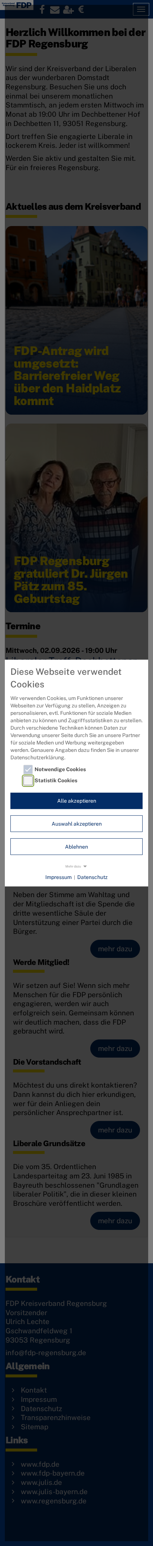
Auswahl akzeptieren (77, 824)
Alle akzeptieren (76, 801)
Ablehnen (76, 847)
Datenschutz (92, 877)
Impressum (58, 877)
